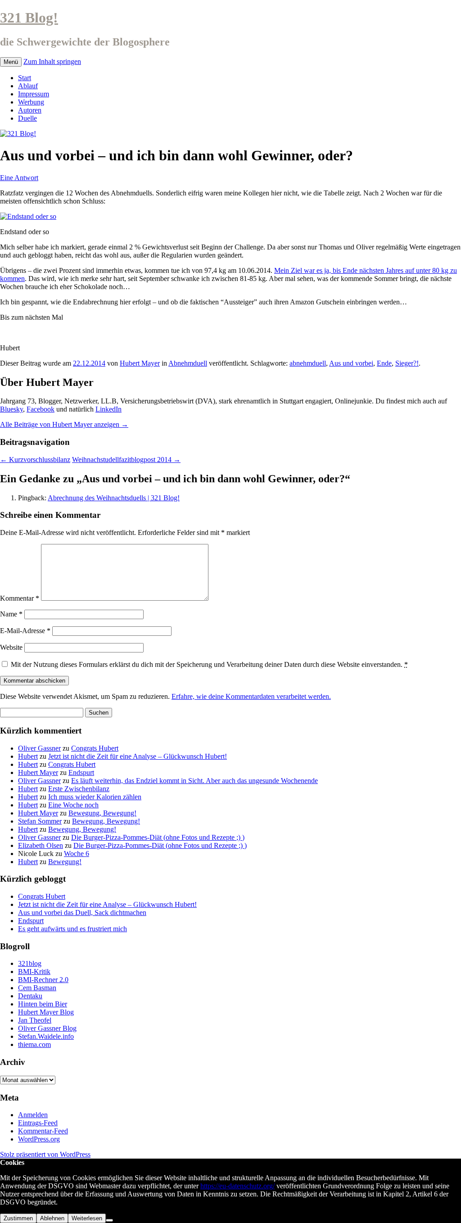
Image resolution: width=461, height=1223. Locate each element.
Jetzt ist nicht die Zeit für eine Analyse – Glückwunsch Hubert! (137, 756)
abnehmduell (307, 363)
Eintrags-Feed (38, 1123)
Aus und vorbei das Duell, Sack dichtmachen (82, 912)
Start (24, 78)
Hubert (28, 756)
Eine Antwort (19, 177)
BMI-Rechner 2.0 (43, 979)
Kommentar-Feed (43, 1131)
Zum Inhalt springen (52, 61)
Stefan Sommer (40, 821)
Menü (11, 62)
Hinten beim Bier (42, 1004)
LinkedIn (108, 409)
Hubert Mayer (140, 363)
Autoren (29, 110)
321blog (29, 963)
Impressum (33, 94)
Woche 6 (76, 853)
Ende (384, 363)
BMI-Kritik (34, 971)
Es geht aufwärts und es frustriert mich (72, 929)
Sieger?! (407, 363)
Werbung (31, 102)
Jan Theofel (34, 1020)
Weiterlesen (87, 1218)
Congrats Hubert (94, 748)
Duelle (27, 118)
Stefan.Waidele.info (46, 1036)
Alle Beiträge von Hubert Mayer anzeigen (64, 424)
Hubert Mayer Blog (46, 1012)
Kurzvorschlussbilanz (35, 459)
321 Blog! (29, 17)
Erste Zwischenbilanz (78, 789)
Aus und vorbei (351, 363)
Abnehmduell (187, 363)
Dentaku (30, 996)
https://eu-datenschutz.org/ (237, 1186)
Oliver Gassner (39, 748)
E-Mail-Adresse (25, 630)
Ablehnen (52, 1218)
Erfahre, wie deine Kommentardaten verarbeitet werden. (251, 696)
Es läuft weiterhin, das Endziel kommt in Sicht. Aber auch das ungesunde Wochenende (194, 780)
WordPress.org (39, 1139)
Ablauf (28, 86)
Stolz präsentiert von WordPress (45, 1154)
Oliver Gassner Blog (47, 1028)
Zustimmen (18, 1218)
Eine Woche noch (73, 805)
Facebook (40, 409)
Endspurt (81, 772)
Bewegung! (64, 861)
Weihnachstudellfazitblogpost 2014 (126, 459)
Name (11, 614)
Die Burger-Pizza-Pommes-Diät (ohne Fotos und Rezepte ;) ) (157, 837)
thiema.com (34, 1044)
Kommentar (19, 598)
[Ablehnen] (109, 1220)
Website (11, 647)
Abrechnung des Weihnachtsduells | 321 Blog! (114, 498)
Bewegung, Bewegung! (102, 813)
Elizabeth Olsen (40, 845)
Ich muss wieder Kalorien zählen (94, 797)
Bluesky (11, 409)
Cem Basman (37, 988)
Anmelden (33, 1115)
